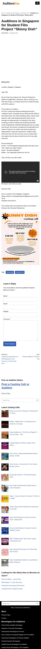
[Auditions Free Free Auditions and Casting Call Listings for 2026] (10, 3)
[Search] (37, 400)
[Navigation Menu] (37, 3)
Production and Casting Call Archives (13, 585)
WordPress (26, 607)
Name (5, 296)
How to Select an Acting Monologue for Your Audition (17, 634)
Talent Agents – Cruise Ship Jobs (11, 582)
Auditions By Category (13, 13)
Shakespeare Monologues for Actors (12, 631)
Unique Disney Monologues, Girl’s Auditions (15, 647)
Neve (12, 607)
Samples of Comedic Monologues (12, 628)
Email (5, 303)
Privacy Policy (5, 393)
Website (5, 311)
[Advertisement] (20, 60)
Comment (6, 319)
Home (3, 13)
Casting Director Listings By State (11, 589)
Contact (3, 618)
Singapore (10, 272)
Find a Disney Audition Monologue (12, 625)
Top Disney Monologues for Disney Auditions (15, 638)
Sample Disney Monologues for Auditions (14, 644)
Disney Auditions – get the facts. (11, 579)
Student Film (25, 13)
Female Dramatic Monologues (10, 641)
